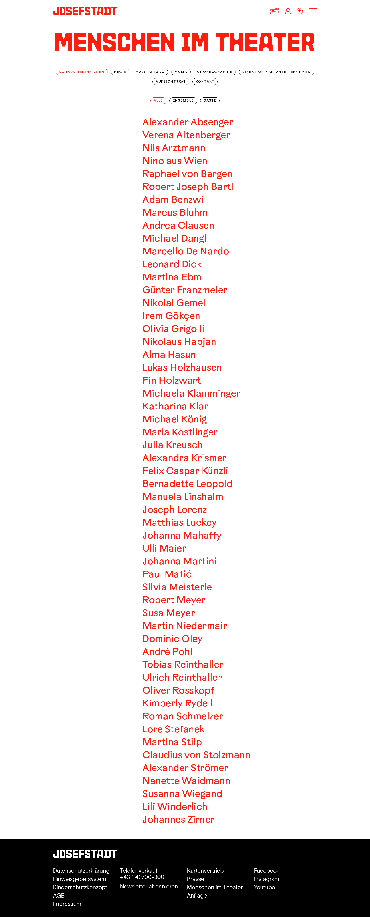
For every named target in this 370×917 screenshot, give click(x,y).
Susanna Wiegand (182, 794)
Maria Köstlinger (179, 433)
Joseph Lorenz (174, 510)
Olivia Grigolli (173, 329)
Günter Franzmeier (184, 291)
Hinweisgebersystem (79, 879)
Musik (180, 72)
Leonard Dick (172, 265)
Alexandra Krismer (184, 459)
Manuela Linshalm (182, 497)
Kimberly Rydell (177, 704)
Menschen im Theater (215, 887)
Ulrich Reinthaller (182, 678)
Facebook (266, 870)
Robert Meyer (173, 601)
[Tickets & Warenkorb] (274, 11)
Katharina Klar (175, 407)
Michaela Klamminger (191, 394)
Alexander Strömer (185, 769)
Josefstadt (85, 855)
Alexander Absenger (187, 123)
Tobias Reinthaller (182, 665)
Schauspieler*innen (81, 72)
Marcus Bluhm (175, 213)
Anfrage (197, 895)
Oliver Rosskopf (178, 691)
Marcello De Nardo (185, 252)
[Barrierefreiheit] (300, 11)
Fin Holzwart (171, 381)
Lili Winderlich (175, 807)
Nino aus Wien (174, 162)
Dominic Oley (172, 639)
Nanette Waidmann (186, 781)
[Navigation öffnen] (313, 11)
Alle (158, 100)
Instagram (266, 879)
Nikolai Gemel (173, 304)
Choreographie (214, 72)
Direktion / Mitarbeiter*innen (276, 72)
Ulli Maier (164, 549)
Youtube (264, 887)
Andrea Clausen (178, 226)
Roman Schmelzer (182, 717)
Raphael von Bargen (187, 174)
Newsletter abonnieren (149, 886)
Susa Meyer (168, 614)
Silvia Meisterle (177, 588)
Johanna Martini (179, 562)
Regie (120, 72)
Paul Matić (166, 575)
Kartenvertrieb (205, 870)
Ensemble (183, 100)
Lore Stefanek (173, 730)
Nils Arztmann (173, 149)
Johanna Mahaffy (181, 536)
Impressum (67, 904)
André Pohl (167, 652)
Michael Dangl (174, 239)
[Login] (288, 11)
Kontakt (205, 81)
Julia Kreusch (172, 446)
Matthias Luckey (179, 523)
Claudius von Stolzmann (196, 756)
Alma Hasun (169, 355)
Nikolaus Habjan (179, 342)
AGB (59, 895)
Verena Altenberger (186, 136)
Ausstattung (150, 72)
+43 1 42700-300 (142, 877)
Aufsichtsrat (171, 81)
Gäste (210, 100)
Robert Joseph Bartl (187, 187)
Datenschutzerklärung (81, 870)
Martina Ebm (171, 278)
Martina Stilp (172, 743)
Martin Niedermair (184, 627)
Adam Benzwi (173, 200)
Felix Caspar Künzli (185, 472)
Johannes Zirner (178, 820)
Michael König (174, 420)
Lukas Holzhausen (182, 368)
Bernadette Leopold (187, 484)
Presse (195, 879)
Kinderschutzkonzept (80, 887)
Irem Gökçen (171, 317)
